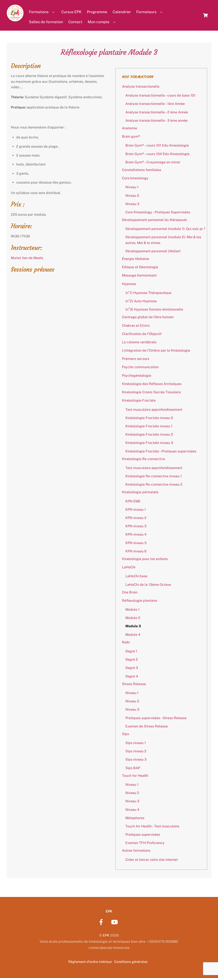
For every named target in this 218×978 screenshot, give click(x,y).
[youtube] (115, 922)
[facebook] (102, 922)
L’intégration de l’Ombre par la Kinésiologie (156, 350)
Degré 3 (131, 668)
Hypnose (129, 284)
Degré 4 (131, 676)
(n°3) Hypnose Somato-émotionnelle (154, 309)
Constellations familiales (141, 170)
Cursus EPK (71, 12)
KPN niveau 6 (135, 551)
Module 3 (133, 626)
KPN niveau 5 (135, 543)
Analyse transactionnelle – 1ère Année (155, 104)
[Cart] (205, 15)
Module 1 (132, 609)
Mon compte (98, 22)
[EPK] (15, 19)
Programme (97, 12)
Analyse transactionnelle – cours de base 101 (160, 95)
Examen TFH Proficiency (145, 843)
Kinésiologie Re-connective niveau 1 (153, 476)
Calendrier (122, 12)
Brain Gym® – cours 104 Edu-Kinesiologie (157, 154)
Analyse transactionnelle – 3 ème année (156, 120)
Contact (75, 22)
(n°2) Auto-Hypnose (141, 301)
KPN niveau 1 (135, 510)
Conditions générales (131, 962)
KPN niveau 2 (135, 518)
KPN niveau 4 (135, 534)
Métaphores (134, 818)
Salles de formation (46, 22)
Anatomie (129, 128)
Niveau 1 (132, 187)
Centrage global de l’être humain (148, 317)
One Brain (130, 592)
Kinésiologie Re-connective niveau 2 (153, 484)
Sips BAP (132, 768)
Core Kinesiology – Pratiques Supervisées (157, 212)
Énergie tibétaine (135, 259)
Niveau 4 (132, 810)
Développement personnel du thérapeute (154, 220)
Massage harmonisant (139, 275)
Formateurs (146, 12)
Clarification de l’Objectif (142, 334)
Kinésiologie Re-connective (143, 459)
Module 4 (132, 635)
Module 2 (132, 618)
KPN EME (133, 501)
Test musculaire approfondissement (153, 410)
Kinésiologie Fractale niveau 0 (149, 418)
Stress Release (134, 684)
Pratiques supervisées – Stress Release (155, 718)
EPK (106, 935)
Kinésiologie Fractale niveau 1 (148, 426)
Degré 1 (131, 651)
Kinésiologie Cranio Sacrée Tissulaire (151, 392)
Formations (39, 12)
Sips (125, 734)
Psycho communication (140, 367)
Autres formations (136, 850)
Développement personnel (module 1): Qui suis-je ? (165, 229)
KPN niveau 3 (135, 526)
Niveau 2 (132, 196)
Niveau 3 (132, 204)
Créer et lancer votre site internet (151, 860)
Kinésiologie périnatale (140, 492)
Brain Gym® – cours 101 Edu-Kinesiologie (157, 145)
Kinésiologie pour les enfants (145, 559)
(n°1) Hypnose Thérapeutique (148, 293)
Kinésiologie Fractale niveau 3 (149, 443)
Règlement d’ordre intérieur (90, 962)
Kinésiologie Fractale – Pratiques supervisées (160, 451)
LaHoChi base (136, 576)
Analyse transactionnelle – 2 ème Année (156, 112)
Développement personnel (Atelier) (153, 251)
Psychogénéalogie (136, 376)
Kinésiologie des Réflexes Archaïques (151, 384)
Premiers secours (135, 359)
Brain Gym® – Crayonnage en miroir (152, 162)
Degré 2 (131, 659)
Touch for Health (135, 776)
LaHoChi (128, 567)
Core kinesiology (135, 178)
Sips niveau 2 (135, 751)
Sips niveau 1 (135, 743)
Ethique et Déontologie (140, 267)
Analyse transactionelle (140, 86)
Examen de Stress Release (146, 726)
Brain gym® (131, 136)
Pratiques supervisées (142, 835)
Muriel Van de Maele (27, 258)
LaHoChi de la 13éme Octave (148, 585)
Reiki (126, 642)
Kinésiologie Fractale (139, 400)
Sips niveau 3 (135, 759)
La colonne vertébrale (139, 342)
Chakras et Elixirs (136, 326)
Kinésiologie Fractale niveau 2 (149, 434)
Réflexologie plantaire (139, 601)
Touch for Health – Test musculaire (152, 826)
